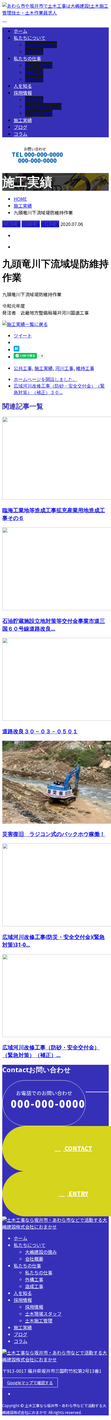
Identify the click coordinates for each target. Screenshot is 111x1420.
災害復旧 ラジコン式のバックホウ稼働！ (53, 833)
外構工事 (34, 72)
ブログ (20, 127)
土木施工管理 (38, 113)
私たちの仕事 (27, 58)
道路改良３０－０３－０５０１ (40, 731)
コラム (20, 133)
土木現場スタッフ (43, 106)
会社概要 (34, 51)
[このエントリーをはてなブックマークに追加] (16, 349)
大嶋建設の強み (41, 44)
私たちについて (30, 37)
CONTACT (22, 168)
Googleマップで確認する (30, 1382)
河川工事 (31, 224)
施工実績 (23, 120)
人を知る (23, 85)
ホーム (20, 30)
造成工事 (34, 79)
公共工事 (11, 224)
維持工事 (50, 224)
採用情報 (23, 92)
